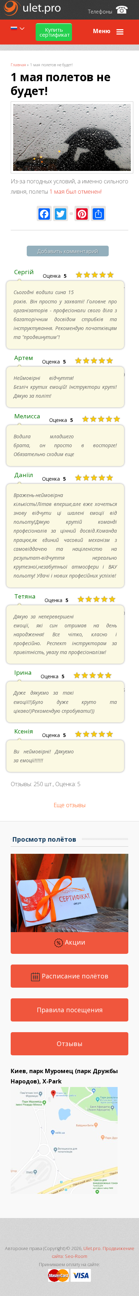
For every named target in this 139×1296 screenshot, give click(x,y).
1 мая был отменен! (76, 191)
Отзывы (69, 1043)
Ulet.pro (92, 1248)
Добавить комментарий (67, 251)
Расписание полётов (74, 976)
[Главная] (33, 13)
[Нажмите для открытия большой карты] (64, 1191)
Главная (18, 64)
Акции (74, 942)
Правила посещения (70, 1009)
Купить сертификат (55, 32)
